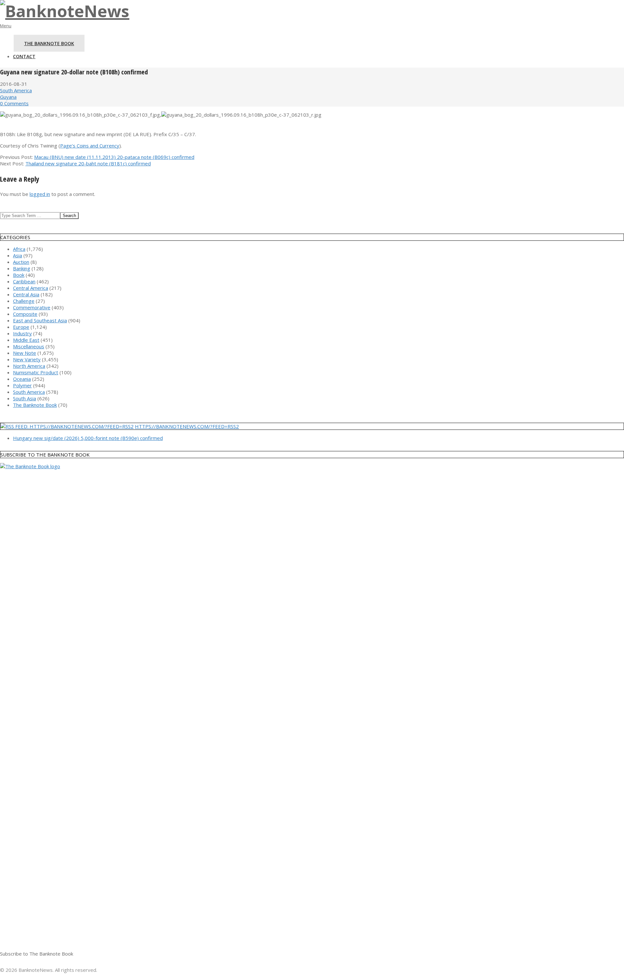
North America (29, 366)
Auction (21, 262)
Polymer (22, 385)
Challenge (23, 301)
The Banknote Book (35, 405)
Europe (21, 327)
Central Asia (26, 294)
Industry (22, 333)
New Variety (27, 359)
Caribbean (24, 281)
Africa (19, 249)
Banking (21, 268)
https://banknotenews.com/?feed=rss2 (187, 426)
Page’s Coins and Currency (89, 145)
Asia (17, 255)
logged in (40, 194)
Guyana (8, 97)
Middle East (26, 340)
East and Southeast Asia (40, 320)
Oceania (22, 379)
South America (16, 90)
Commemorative (31, 307)
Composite (25, 314)
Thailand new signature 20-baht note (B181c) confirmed (88, 163)
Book (18, 275)
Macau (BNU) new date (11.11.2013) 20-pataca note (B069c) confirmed (114, 157)
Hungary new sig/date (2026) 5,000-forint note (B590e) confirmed (88, 438)
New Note (24, 353)
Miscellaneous (28, 346)
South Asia (24, 398)
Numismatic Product (35, 372)
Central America (30, 288)
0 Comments (14, 103)
